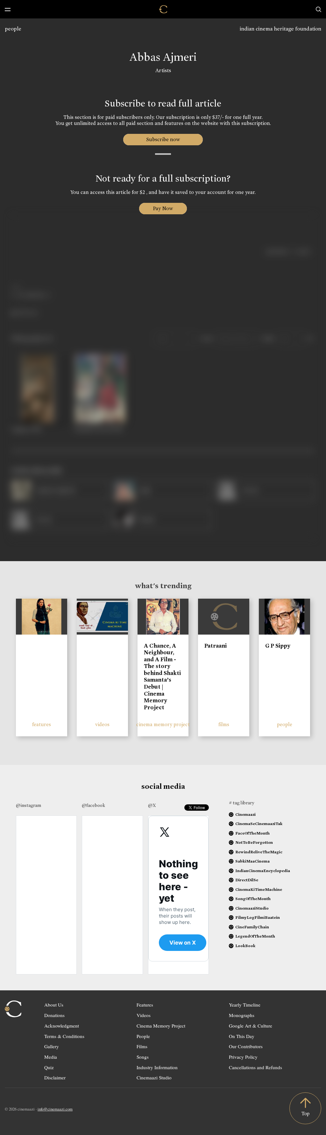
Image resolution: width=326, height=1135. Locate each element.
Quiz (49, 1067)
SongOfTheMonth (253, 898)
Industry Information (157, 1067)
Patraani (215, 645)
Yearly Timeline (244, 1004)
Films (142, 1046)
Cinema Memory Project (161, 1025)
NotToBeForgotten (254, 842)
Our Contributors (246, 1046)
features (41, 724)
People (143, 1036)
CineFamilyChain (252, 927)
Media (50, 1057)
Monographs (241, 1015)
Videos (144, 1015)
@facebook (93, 805)
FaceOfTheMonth (252, 833)
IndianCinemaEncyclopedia (262, 870)
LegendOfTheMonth (255, 936)
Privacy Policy (243, 1057)
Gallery (51, 1046)
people (13, 28)
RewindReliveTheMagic (258, 852)
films (223, 724)
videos (102, 724)
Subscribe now (163, 139)
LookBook (245, 945)
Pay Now (163, 208)
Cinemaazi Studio (154, 1077)
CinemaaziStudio (252, 908)
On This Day (241, 1036)
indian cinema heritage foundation (280, 28)
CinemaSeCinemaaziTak (258, 823)
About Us (53, 1004)
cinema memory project (163, 724)
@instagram (28, 805)
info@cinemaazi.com (55, 1109)
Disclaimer (55, 1077)
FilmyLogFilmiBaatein (257, 917)
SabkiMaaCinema (252, 861)
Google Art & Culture (250, 1025)
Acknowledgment (61, 1025)
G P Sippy (277, 645)
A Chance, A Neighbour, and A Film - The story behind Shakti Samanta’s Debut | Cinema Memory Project (162, 676)
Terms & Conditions (64, 1036)
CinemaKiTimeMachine (258, 889)
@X (152, 805)
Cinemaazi (245, 814)
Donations (54, 1015)
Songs (143, 1057)
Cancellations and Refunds (255, 1067)
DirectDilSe (246, 879)
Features (145, 1004)
